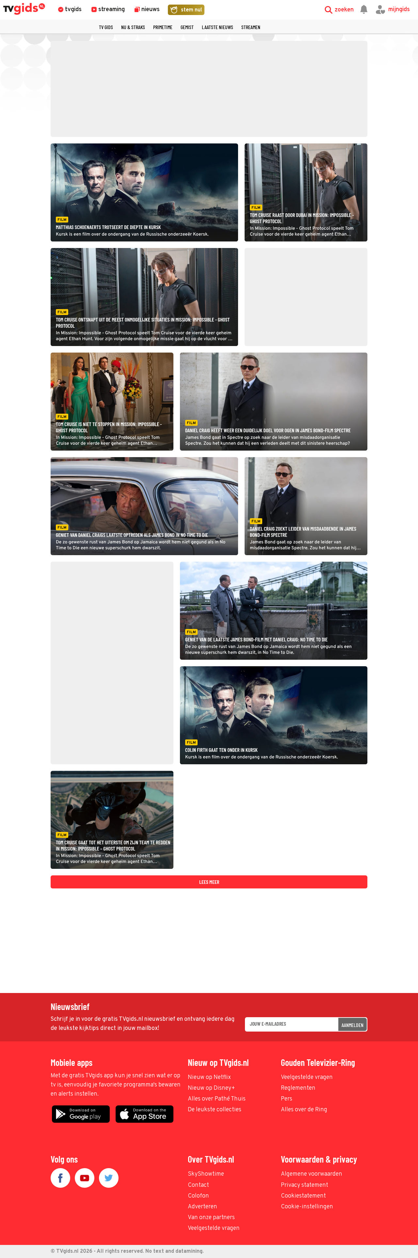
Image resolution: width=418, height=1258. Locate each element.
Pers (286, 1099)
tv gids (106, 27)
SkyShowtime (206, 1174)
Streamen (250, 27)
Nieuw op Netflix (209, 1077)
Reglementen (298, 1088)
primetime (162, 27)
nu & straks (133, 27)
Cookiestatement (303, 1196)
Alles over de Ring (304, 1110)
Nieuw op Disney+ (211, 1088)
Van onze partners (211, 1217)
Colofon (198, 1196)
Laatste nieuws (217, 27)
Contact (198, 1185)
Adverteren (202, 1207)
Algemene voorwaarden (311, 1174)
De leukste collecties (214, 1110)
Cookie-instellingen (307, 1207)
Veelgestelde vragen (307, 1077)
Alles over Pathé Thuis (217, 1099)
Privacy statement (304, 1185)
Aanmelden (352, 1025)
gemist (187, 27)
